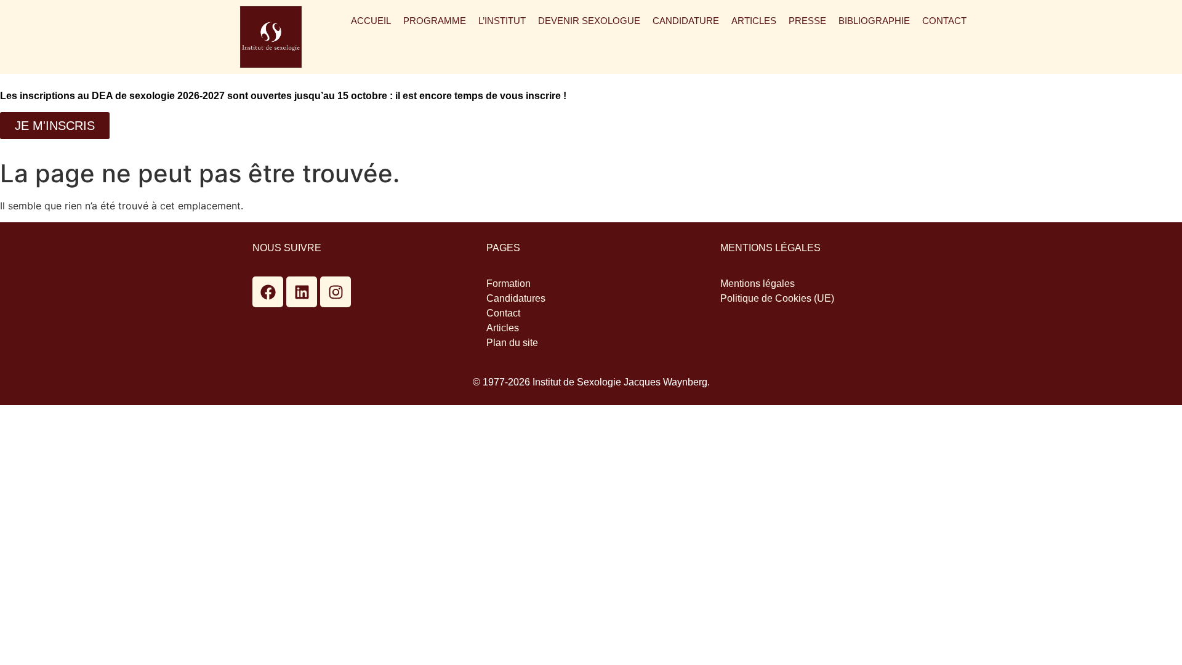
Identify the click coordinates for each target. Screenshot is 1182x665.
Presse (807, 20)
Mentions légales (757, 283)
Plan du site (512, 342)
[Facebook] (267, 291)
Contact (944, 20)
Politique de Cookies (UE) (777, 298)
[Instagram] (335, 291)
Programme (434, 20)
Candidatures (515, 298)
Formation (508, 283)
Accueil (371, 20)
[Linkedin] (301, 291)
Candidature (686, 20)
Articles (753, 20)
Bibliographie (874, 20)
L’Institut (502, 20)
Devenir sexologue (589, 20)
